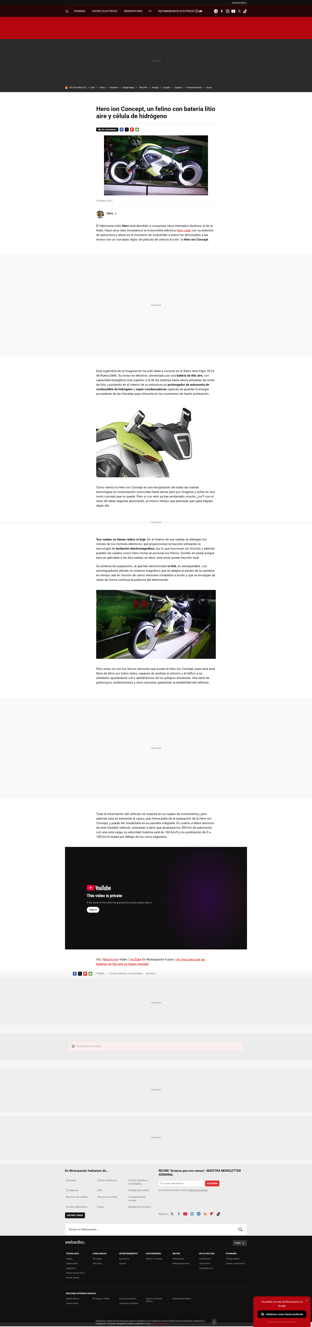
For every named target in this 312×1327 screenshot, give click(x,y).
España (166, 87)
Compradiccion (206, 1268)
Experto (178, 87)
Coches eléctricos (107, 1180)
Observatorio (133, 11)
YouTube (135, 959)
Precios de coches (107, 1197)
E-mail (137, 129)
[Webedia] (239, 3)
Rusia (209, 87)
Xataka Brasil (72, 1303)
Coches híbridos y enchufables (126, 973)
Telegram (216, 11)
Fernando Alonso (194, 87)
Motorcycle (110, 959)
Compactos (72, 1190)
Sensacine (124, 1259)
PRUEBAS (79, 11)
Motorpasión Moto (181, 1263)
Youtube (233, 11)
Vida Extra (97, 1263)
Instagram (227, 11)
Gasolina (114, 87)
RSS (205, 1213)
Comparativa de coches (136, 1199)
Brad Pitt (143, 87)
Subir (237, 1243)
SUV (99, 1190)
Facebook (222, 11)
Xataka (69, 1259)
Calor (92, 87)
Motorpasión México (182, 1298)
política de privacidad (198, 1190)
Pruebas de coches (138, 1190)
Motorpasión (178, 1259)
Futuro (152, 973)
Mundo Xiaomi (72, 1277)
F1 (150, 11)
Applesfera (71, 1268)
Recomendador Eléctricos (176, 11)
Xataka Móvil (72, 1263)
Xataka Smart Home (75, 1273)
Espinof (122, 1263)
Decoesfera (204, 1263)
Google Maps (128, 87)
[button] (111, 213)
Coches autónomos (76, 1206)
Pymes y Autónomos (235, 1263)
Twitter (239, 11)
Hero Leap (184, 230)
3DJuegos (97, 1259)
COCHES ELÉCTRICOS (104, 11)
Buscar (240, 1229)
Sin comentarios (108, 129)
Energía (155, 87)
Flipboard (132, 129)
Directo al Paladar (154, 1259)
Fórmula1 (71, 1180)
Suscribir (212, 1183)
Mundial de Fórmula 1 (140, 1206)
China (102, 87)
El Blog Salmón (233, 1259)
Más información (159, 1323)
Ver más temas (75, 1215)
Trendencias (205, 1259)
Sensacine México (127, 1298)
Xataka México (73, 1298)
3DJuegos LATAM (101, 1298)
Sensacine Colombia (128, 1303)
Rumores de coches (77, 1197)
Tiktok (245, 11)
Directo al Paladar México (154, 1299)
